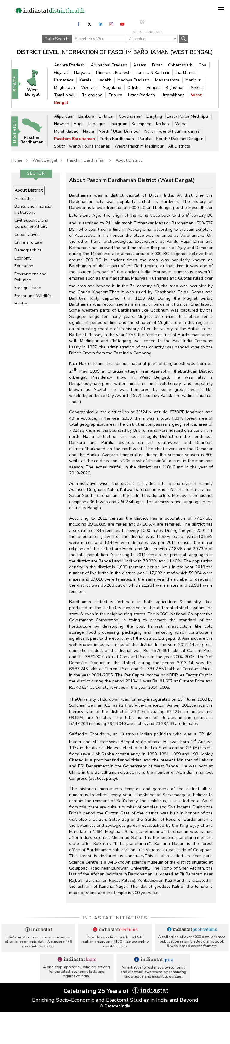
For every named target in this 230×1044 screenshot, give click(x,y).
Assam (139, 65)
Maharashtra (167, 80)
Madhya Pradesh (133, 80)
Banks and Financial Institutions (33, 209)
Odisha (134, 87)
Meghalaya (64, 87)
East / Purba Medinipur (188, 116)
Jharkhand (185, 72)
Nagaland (112, 87)
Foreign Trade (27, 288)
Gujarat (61, 72)
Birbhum (106, 116)
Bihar (157, 65)
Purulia (145, 139)
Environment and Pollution (30, 277)
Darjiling (154, 116)
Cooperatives (27, 234)
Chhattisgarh (180, 65)
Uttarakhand (173, 95)
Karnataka (63, 80)
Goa (202, 65)
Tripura (115, 95)
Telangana (92, 95)
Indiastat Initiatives (115, 918)
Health (20, 303)
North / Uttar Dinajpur (119, 131)
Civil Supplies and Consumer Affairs (31, 223)
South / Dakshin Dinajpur (179, 139)
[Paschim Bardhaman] (35, 131)
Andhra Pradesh (69, 65)
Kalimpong (142, 124)
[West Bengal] (35, 84)
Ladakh (104, 80)
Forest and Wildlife (32, 296)
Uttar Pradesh (141, 95)
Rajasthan (175, 87)
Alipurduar (64, 116)
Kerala (85, 80)
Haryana (82, 72)
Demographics (28, 250)
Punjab (153, 87)
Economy (22, 258)
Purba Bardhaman (117, 139)
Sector (36, 173)
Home (16, 160)
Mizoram (89, 87)
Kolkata (163, 124)
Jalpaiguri (97, 124)
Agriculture (25, 198)
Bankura (87, 116)
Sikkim (197, 87)
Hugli (79, 124)
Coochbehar (130, 116)
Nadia (89, 131)
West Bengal (44, 160)
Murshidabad (67, 131)
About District (129, 160)
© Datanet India (115, 1006)
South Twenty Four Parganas (82, 146)
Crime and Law (28, 242)
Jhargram (118, 124)
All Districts (179, 146)
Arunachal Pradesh (109, 65)
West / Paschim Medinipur (139, 146)
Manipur (193, 80)
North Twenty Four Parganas (172, 131)
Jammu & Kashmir (153, 72)
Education (23, 266)
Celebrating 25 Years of (97, 991)
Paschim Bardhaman (74, 139)
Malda (181, 124)
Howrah (61, 124)
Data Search (57, 39)
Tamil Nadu (65, 95)
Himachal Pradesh (113, 72)
